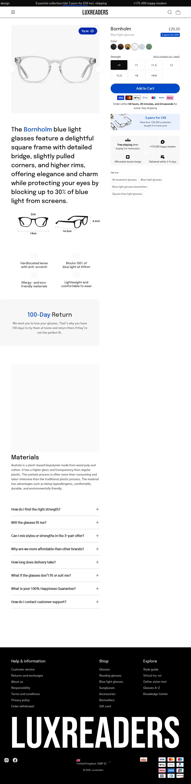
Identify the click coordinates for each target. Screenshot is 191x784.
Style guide (150, 669)
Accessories (107, 694)
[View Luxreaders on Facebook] (15, 760)
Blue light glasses (151, 179)
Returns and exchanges (27, 675)
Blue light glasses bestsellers (129, 186)
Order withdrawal (22, 706)
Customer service (23, 669)
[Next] (99, 69)
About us (17, 681)
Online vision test (155, 681)
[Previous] (11, 69)
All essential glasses (124, 179)
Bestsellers (107, 700)
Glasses (104, 669)
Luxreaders (97, 770)
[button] (170, 12)
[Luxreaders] (95, 12)
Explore (150, 661)
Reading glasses (110, 675)
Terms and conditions (25, 694)
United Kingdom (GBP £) (91, 763)
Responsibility (20, 688)
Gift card (105, 706)
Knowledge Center (155, 694)
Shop (104, 661)
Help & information (28, 661)
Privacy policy (20, 700)
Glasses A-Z (151, 688)
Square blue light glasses (127, 193)
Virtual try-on (152, 675)
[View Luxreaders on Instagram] (6, 760)
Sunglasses (107, 688)
